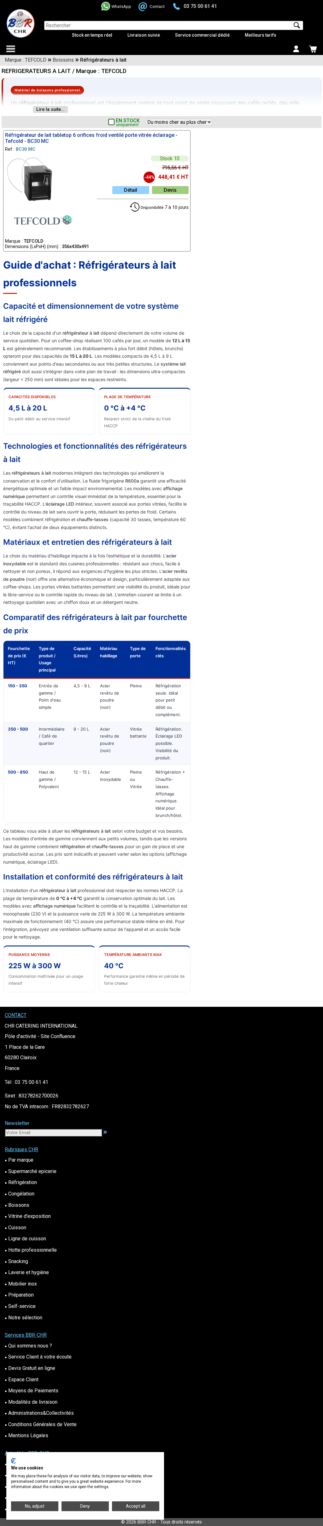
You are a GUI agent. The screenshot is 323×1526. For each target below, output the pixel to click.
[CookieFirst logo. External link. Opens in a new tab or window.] (13, 1461)
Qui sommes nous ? (28, 1346)
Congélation (19, 1194)
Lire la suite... (50, 109)
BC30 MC (25, 149)
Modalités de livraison (31, 1402)
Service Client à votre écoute (38, 1357)
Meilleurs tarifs (260, 35)
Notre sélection (23, 1318)
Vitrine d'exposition (28, 1216)
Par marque (19, 1160)
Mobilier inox (21, 1284)
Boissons (17, 1205)
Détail (130, 190)
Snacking (16, 1261)
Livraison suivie (143, 35)
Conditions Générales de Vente (41, 1424)
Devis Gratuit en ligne (30, 1368)
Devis (170, 190)
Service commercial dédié (202, 35)
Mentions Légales (26, 1435)
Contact (157, 6)
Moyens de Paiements (31, 1391)
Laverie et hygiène (27, 1272)
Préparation (19, 1295)
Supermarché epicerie (30, 1171)
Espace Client (21, 1380)
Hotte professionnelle (31, 1250)
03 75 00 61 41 (200, 6)
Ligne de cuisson (25, 1239)
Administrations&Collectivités (39, 1413)
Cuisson (15, 1228)
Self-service (20, 1306)
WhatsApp (121, 6)
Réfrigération (21, 1182)
